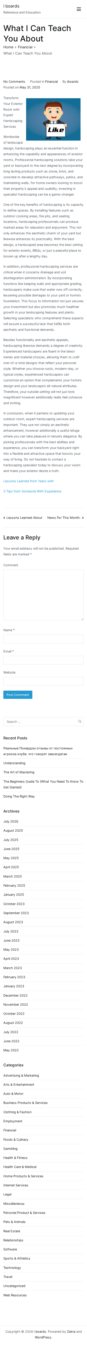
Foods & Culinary (15, 1139)
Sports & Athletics (16, 1258)
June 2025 (11, 849)
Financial (51, 81)
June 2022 (11, 1041)
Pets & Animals (14, 1222)
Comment (10, 565)
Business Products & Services (25, 1103)
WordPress (43, 1337)
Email (8, 651)
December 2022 (15, 995)
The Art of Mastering (18, 772)
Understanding (14, 763)
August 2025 (13, 830)
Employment (12, 1121)
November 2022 (15, 1004)
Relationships (13, 1240)
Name (9, 630)
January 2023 (13, 986)
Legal (7, 1194)
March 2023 (12, 968)
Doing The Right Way (19, 796)
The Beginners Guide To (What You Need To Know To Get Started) (43, 784)
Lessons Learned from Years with (28, 481)
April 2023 (11, 958)
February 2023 (14, 977)
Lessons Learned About (24, 517)
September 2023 (16, 913)
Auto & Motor (13, 1093)
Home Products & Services (23, 1176)
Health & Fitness (15, 1158)
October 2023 (14, 904)
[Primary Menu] (79, 9)
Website (9, 672)
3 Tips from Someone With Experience (32, 491)
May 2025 (11, 858)
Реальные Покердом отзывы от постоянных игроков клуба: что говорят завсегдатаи (38, 751)
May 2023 (11, 949)
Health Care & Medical (19, 1167)
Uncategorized (14, 1286)
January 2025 (13, 894)
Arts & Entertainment (18, 1084)
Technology (12, 1268)
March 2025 (12, 876)
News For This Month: (64, 517)
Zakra (71, 1331)
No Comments (14, 81)
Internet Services (15, 1185)
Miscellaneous (14, 1203)
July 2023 (10, 931)
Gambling (10, 1148)
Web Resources (15, 1295)
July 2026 (10, 821)
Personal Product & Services (24, 1213)
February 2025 (14, 885)
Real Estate (11, 1231)
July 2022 (10, 1032)
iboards (73, 81)
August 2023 (13, 922)
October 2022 (14, 1013)
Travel (7, 1277)
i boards (11, 6)
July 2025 (10, 840)
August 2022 (13, 1023)
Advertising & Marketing (21, 1075)
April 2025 (11, 867)
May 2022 (11, 1050)
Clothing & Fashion (17, 1112)
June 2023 (11, 940)
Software (10, 1249)
